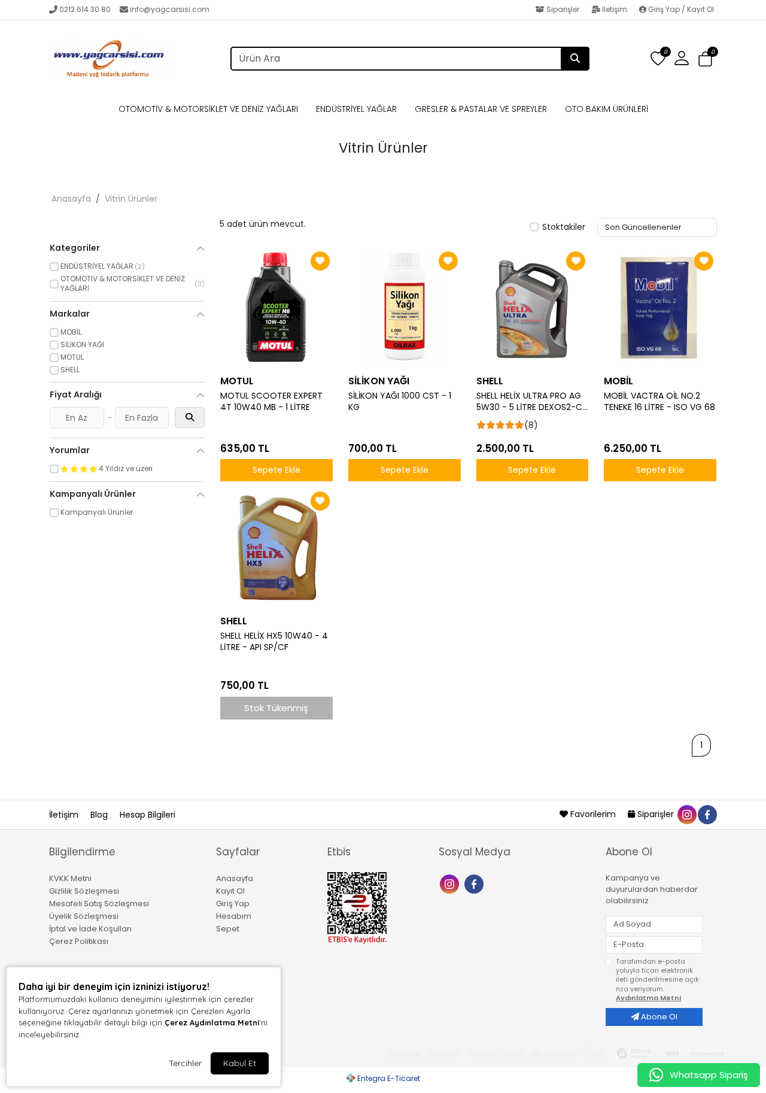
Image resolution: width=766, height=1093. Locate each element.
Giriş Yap (233, 903)
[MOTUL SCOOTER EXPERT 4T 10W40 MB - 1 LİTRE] (276, 308)
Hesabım (233, 916)
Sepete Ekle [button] (276, 470)
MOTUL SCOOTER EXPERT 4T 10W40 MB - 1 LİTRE (271, 401)
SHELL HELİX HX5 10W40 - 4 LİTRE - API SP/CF (274, 641)
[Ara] (575, 59)
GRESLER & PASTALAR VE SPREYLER (481, 109)
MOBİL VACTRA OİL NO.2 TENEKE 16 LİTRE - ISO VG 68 (659, 401)
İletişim (614, 9)
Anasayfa (71, 199)
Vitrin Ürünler (131, 199)
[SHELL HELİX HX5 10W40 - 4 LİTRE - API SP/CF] (276, 548)
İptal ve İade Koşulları (90, 928)
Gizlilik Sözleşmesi (84, 891)
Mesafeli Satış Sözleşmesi (99, 903)
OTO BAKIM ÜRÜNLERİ (606, 109)
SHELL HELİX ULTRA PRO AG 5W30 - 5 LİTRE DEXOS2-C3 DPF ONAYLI (531, 401)
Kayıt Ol (230, 891)
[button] (705, 59)
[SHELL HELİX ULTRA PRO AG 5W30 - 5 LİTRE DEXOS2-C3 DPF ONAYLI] (532, 308)
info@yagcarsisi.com (169, 9)
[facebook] (707, 814)
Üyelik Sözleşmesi (83, 916)
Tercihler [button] (185, 1063)
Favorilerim (593, 814)
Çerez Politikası (78, 941)
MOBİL (618, 381)
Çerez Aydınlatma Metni (212, 1022)
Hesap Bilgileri (147, 815)
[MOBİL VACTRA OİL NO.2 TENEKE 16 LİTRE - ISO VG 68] (660, 308)
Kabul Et (239, 1063)
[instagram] (686, 814)
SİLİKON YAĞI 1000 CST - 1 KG (399, 401)
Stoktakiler (563, 227)
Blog (100, 815)
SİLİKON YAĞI (378, 381)
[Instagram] (451, 883)
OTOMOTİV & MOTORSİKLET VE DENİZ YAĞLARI (208, 109)
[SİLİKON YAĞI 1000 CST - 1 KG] (404, 308)
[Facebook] (475, 883)
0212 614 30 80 (85, 9)
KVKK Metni (70, 878)
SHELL (489, 381)
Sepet (227, 928)
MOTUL (237, 381)
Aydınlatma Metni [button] (648, 998)
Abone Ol (658, 1016)
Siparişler (563, 9)
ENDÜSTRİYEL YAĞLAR (356, 109)
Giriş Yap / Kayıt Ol (680, 9)
